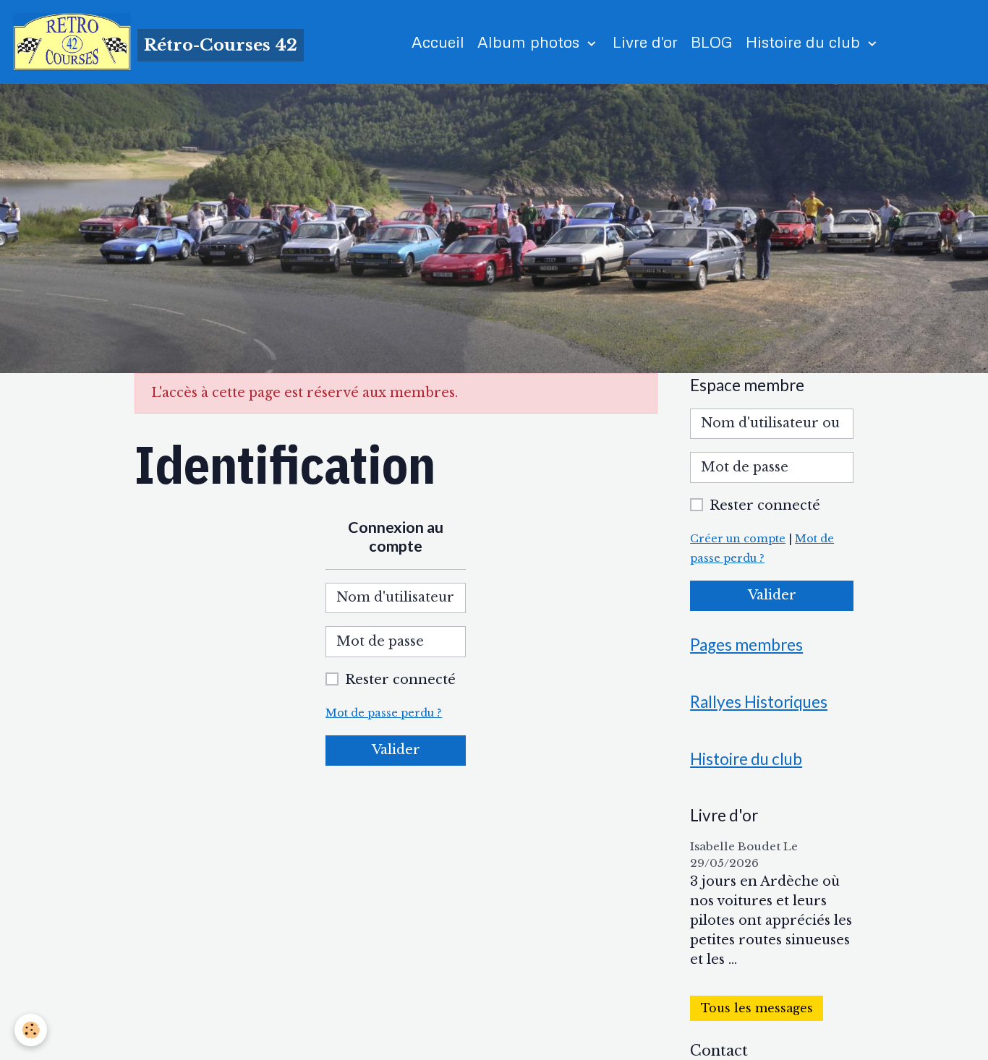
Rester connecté (400, 680)
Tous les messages (757, 1008)
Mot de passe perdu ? (383, 712)
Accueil (438, 41)
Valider (396, 750)
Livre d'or (645, 41)
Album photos (530, 41)
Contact (719, 1050)
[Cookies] (30, 1030)
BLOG (712, 41)
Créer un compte (737, 538)
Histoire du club (805, 41)
